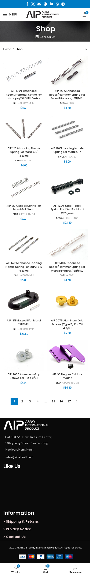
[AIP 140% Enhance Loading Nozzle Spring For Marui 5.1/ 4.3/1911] (23, 244)
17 (69, 401)
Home (7, 49)
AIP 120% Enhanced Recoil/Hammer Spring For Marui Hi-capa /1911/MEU (67, 94)
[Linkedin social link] (51, 4)
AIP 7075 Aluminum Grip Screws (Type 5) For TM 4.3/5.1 (67, 324)
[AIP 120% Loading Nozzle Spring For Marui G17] (67, 129)
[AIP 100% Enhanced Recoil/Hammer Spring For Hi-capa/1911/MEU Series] (23, 71)
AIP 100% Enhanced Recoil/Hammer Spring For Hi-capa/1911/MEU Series (24, 94)
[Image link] (26, 424)
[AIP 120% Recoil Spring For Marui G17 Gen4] (23, 186)
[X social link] (33, 4)
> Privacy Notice (17, 529)
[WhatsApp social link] (57, 4)
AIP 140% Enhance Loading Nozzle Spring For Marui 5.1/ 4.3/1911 (24, 266)
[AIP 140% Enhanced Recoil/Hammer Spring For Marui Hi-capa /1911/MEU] (67, 244)
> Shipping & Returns (21, 521)
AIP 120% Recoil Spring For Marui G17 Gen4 (24, 207)
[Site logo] (45, 14)
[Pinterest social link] (45, 4)
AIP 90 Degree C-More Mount (67, 376)
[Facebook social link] (27, 4)
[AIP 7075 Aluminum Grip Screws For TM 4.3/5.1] (23, 355)
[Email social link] (39, 4)
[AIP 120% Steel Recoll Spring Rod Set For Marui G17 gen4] (67, 186)
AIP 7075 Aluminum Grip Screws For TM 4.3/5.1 (24, 376)
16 (61, 401)
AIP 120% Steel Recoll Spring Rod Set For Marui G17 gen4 (67, 209)
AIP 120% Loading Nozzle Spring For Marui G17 (67, 150)
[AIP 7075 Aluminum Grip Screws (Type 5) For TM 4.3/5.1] (67, 301)
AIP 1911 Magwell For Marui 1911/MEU (24, 322)
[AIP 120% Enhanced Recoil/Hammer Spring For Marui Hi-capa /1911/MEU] (67, 71)
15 (53, 401)
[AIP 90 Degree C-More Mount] (67, 355)
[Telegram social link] (63, 4)
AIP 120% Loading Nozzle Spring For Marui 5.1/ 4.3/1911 (24, 152)
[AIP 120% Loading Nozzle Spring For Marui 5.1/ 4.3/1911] (23, 129)
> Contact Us (14, 536)
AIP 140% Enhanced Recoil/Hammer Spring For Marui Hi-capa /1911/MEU (67, 266)
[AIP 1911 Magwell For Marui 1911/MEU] (23, 301)
